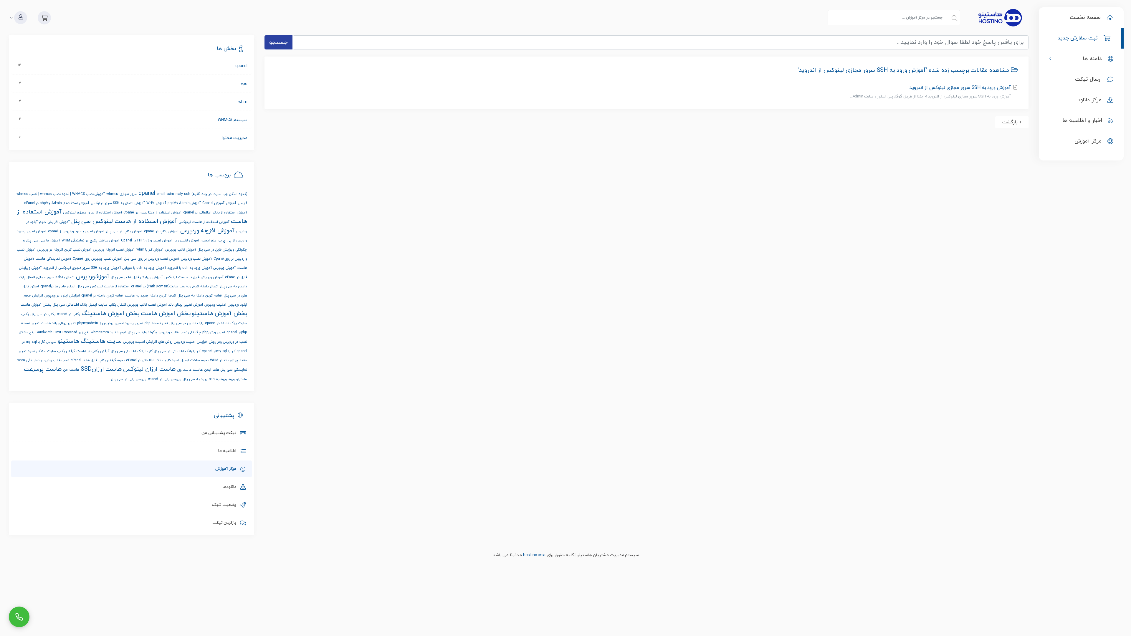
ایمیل (92, 304)
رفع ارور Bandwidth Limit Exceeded (62, 332)
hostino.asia (534, 555)
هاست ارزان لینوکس (149, 369)
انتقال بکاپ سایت (112, 304)
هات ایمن (211, 369)
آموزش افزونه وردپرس (207, 231)
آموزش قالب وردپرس (180, 249)
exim (170, 194)
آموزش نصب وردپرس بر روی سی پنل (151, 258)
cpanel (146, 193)
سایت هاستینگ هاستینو (90, 341)
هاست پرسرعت (43, 369)
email (161, 194)
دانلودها (231, 487)
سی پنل (51, 342)
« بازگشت (1011, 122)
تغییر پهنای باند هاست (58, 323)
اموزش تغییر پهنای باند (185, 304)
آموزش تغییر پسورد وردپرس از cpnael (76, 231)
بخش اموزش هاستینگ (111, 313)
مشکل (41, 351)
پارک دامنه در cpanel (221, 323)
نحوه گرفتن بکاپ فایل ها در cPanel (98, 360)
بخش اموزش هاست (166, 313)
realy (179, 194)
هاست (198, 369)
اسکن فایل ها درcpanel (57, 286)
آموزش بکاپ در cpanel (161, 231)
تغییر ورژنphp (213, 332)
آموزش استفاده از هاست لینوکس (203, 222)
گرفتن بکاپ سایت (61, 351)
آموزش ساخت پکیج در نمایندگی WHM (91, 240)
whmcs (112, 194)
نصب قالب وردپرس (55, 360)
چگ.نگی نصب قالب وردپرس (180, 332)
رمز (219, 341)
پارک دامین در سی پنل (186, 323)
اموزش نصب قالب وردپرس (146, 304)
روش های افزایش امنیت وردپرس (147, 341)
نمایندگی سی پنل (233, 369)
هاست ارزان (184, 370)
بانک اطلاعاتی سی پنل (70, 304)
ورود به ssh (218, 379)
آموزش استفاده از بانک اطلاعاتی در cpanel (215, 212)
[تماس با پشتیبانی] (19, 617)
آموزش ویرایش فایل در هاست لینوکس (194, 277)
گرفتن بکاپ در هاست (93, 351)
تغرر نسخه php (156, 323)
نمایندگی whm (28, 360)
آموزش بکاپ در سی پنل (124, 231)
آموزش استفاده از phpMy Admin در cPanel (56, 203)
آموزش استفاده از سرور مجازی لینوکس (92, 212)
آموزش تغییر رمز (186, 240)
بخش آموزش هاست (36, 304)
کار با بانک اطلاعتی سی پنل (132, 351)
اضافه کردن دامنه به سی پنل (200, 295)
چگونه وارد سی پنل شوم (138, 332)
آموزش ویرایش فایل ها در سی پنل (137, 277)
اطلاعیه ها (228, 451)
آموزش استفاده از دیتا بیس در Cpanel (152, 212)
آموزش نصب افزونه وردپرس (114, 249)
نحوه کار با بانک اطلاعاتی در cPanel (152, 360)
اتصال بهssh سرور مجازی (55, 277)
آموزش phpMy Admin (184, 203)
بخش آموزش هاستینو (219, 313)
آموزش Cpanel (213, 203)
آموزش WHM (156, 203)
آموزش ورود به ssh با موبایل (144, 268)
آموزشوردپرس (92, 277)
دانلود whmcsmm (104, 332)
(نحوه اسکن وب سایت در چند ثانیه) (219, 194)
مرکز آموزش (227, 469)
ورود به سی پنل (195, 379)
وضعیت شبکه (225, 505)
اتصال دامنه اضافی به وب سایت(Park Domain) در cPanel (175, 286)
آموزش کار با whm (150, 249)
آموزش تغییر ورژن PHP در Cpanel (147, 240)
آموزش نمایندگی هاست (53, 258)
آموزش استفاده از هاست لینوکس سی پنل (124, 221)
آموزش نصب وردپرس (196, 258)
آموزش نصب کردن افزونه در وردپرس (64, 249)
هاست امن (71, 369)
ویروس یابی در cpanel (164, 379)
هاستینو (241, 379)
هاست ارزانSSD (101, 369)
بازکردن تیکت (225, 523)
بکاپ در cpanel (68, 314)
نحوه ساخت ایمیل (195, 360)
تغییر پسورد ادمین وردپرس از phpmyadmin (110, 323)
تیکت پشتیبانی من (220, 433)
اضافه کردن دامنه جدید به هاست (150, 295)
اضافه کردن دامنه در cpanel (102, 295)
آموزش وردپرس (224, 268)
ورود (231, 379)
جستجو (278, 42)
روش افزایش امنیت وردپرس (195, 341)
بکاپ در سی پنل (42, 314)
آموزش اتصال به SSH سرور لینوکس (118, 203)
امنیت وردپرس (215, 304)
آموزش (231, 203)
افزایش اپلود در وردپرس (62, 295)
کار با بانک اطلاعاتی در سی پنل (177, 351)
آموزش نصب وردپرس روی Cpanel (98, 258)
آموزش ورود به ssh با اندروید (189, 268)
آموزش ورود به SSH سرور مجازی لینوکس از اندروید (931, 92)
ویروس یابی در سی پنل (128, 379)
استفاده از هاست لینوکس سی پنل (103, 286)
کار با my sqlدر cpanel (218, 351)
